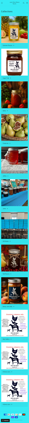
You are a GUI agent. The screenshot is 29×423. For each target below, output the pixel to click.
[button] (2, 3)
